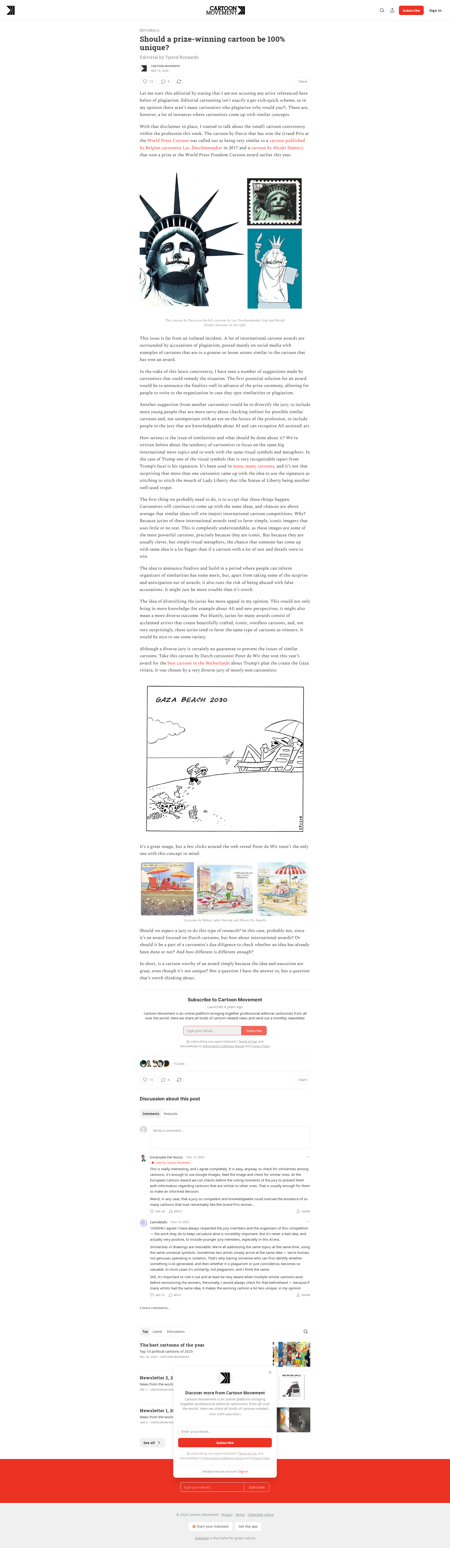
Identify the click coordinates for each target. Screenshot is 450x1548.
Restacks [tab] (170, 1114)
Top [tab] (145, 1331)
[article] (225, 1354)
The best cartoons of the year (172, 1345)
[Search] (382, 10)
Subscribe (411, 10)
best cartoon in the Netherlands (198, 663)
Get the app (248, 1526)
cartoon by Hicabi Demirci (277, 148)
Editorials (149, 30)
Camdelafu (158, 1222)
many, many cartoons (253, 466)
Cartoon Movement (165, 66)
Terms (240, 1514)
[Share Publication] (392, 10)
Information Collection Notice (223, 1458)
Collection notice (261, 1514)
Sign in (435, 10)
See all (149, 1442)
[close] (270, 1372)
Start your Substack (213, 1526)
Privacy (226, 1514)
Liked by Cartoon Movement (172, 1162)
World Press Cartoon (168, 140)
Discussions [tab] (175, 1331)
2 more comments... (155, 1308)
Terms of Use (248, 1453)
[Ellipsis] (308, 1157)
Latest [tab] (157, 1331)
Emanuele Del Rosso (166, 1157)
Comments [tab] (150, 1114)
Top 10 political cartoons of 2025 (166, 1351)
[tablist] (160, 1113)
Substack (202, 1538)
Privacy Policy (260, 1458)
